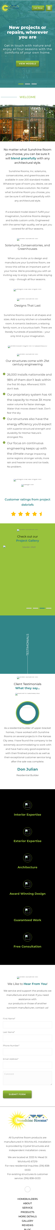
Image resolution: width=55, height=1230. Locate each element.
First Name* (9, 1018)
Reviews (27, 1225)
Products (27, 1212)
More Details (27, 1216)
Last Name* (9, 1032)
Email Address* (10, 1059)
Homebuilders (27, 1199)
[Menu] (49, 8)
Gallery (27, 1220)
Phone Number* (11, 1045)
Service (27, 1207)
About (27, 1203)
